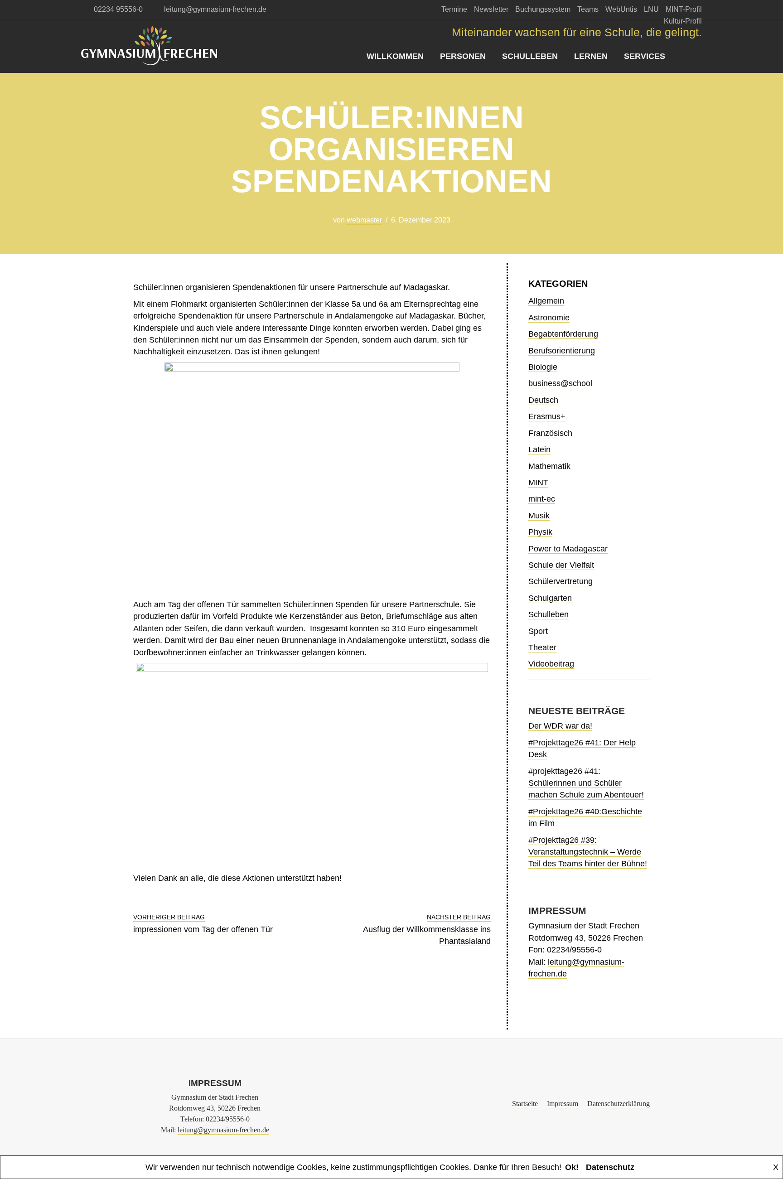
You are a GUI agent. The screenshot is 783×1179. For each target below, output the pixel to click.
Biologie (542, 367)
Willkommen (395, 56)
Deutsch (543, 400)
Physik (540, 531)
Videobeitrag (551, 663)
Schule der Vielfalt (561, 565)
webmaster (364, 220)
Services (644, 56)
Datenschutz (610, 1167)
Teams (588, 9)
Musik (539, 515)
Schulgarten (550, 598)
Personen (463, 56)
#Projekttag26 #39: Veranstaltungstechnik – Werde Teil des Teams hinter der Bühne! (587, 852)
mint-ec (541, 498)
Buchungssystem (542, 9)
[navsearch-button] (695, 56)
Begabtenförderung (563, 333)
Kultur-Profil (683, 21)
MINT (538, 482)
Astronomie (549, 317)
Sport (538, 631)
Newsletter (491, 9)
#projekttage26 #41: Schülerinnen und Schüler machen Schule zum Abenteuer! (586, 783)
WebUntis (621, 9)
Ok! (572, 1167)
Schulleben (530, 56)
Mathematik (549, 466)
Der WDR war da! (560, 725)
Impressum (562, 1103)
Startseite (525, 1103)
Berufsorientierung (561, 350)
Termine (454, 9)
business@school (560, 383)
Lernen (591, 56)
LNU (651, 9)
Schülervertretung (560, 581)
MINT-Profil (684, 9)
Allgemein (546, 300)
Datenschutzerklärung (618, 1103)
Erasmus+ (547, 416)
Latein (539, 449)
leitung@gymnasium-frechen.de (223, 1130)
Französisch (550, 433)
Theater (542, 647)
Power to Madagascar (568, 548)
